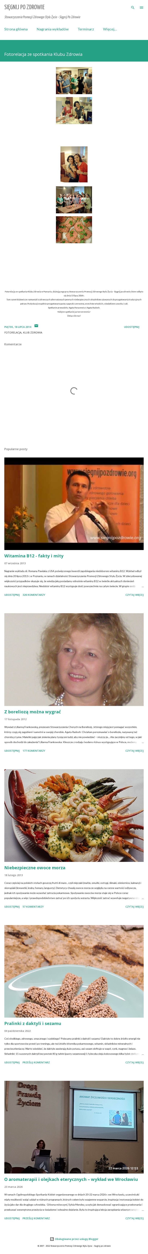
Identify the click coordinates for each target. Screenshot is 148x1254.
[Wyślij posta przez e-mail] (36, 327)
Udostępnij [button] (131, 327)
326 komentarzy (34, 594)
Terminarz (86, 29)
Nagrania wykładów (53, 29)
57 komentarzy (33, 906)
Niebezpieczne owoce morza (34, 868)
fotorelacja (12, 332)
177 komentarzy (34, 750)
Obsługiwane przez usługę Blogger (76, 1239)
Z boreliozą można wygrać (32, 712)
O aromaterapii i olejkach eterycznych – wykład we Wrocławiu (71, 1179)
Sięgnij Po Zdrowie (24, 7)
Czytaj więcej (134, 594)
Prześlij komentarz (36, 1062)
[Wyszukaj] (133, 6)
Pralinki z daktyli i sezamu (32, 1023)
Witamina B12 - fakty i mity (34, 556)
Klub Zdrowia (32, 332)
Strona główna (16, 29)
